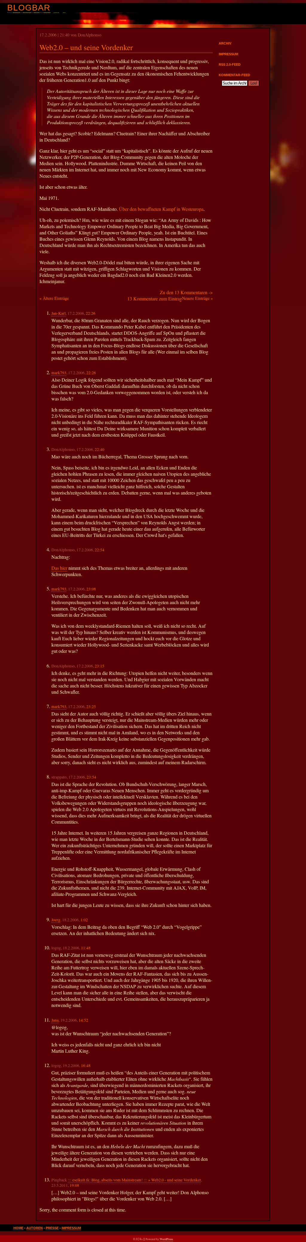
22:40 (99, 449)
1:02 (84, 919)
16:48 (86, 1065)
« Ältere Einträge (54, 298)
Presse (52, 1228)
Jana (55, 1020)
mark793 (58, 372)
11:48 (86, 948)
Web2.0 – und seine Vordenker (86, 47)
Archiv (225, 43)
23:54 (91, 777)
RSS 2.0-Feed (230, 64)
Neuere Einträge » (197, 298)
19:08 (74, 1185)
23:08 (91, 589)
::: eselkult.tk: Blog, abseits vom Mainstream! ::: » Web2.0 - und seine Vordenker (134, 1180)
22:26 (90, 313)
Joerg (55, 919)
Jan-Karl (58, 313)
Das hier (59, 568)
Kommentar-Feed (234, 75)
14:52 (83, 1020)
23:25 (91, 706)
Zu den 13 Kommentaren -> (186, 292)
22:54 (99, 549)
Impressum (228, 54)
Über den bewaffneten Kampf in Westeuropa (161, 209)
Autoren (34, 1228)
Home (18, 1228)
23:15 (99, 666)
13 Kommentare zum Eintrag (154, 298)
